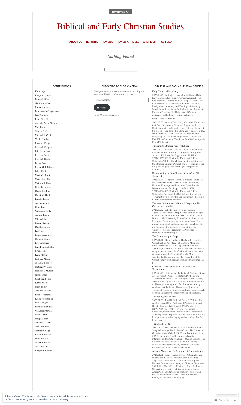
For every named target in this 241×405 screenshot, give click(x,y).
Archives (149, 41)
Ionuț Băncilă (41, 119)
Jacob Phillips (42, 286)
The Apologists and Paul (164, 296)
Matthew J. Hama (43, 183)
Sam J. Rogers (41, 302)
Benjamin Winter (43, 350)
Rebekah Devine (43, 159)
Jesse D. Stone (42, 314)
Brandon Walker (43, 334)
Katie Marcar (41, 254)
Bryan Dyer (40, 163)
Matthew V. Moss (43, 266)
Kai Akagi (40, 91)
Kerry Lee (39, 230)
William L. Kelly (43, 210)
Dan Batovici (41, 115)
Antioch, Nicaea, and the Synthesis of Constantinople (177, 351)
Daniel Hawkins (42, 190)
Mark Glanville (42, 178)
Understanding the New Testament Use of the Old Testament (175, 174)
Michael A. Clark (43, 135)
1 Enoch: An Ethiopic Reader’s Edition (170, 145)
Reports (92, 41)
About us (75, 41)
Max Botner (41, 127)
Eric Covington (42, 151)
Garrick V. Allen (42, 103)
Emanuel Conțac (43, 143)
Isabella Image (42, 198)
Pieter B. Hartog (42, 187)
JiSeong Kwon (42, 222)
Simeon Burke (42, 131)
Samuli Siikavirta (43, 306)
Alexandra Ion (42, 202)
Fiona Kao (40, 206)
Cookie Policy (62, 399)
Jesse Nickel (41, 274)
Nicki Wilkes (41, 346)
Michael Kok (41, 218)
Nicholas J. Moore (43, 262)
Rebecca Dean (42, 155)
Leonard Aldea (42, 99)
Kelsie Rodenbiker (44, 298)
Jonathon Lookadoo (44, 246)
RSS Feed (165, 41)
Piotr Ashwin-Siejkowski (47, 111)
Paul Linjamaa (42, 242)
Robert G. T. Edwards (45, 167)
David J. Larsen (42, 226)
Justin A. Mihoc (42, 258)
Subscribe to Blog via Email (120, 86)
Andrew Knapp (42, 214)
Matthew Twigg (42, 330)
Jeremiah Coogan (43, 147)
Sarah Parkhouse (43, 278)
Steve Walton (41, 338)
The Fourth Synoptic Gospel (165, 236)
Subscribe (101, 107)
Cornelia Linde (42, 238)
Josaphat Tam (41, 318)
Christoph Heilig (43, 195)
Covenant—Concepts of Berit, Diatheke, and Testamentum (173, 268)
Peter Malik (40, 250)
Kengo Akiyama (43, 95)
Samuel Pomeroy (43, 294)
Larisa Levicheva (43, 234)
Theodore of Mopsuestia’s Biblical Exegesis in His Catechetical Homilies (176, 205)
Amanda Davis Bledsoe (46, 123)
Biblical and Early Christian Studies (120, 26)
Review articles (128, 41)
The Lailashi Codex (161, 323)
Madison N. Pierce (44, 290)
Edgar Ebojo (41, 171)
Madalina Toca (42, 326)
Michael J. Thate (43, 322)
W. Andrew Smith (43, 310)
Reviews (107, 41)
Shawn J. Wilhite (43, 342)
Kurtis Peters (41, 282)
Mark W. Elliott (42, 175)
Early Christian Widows (163, 118)
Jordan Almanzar (43, 107)
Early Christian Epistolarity (165, 91)
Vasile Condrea (42, 139)
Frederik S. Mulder (44, 270)
